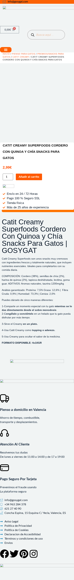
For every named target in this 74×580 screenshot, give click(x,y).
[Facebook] (4, 553)
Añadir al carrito (29, 176)
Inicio (6, 54)
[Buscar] (33, 35)
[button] (5, 49)
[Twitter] (14, 553)
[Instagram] (33, 553)
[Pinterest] (23, 553)
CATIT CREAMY (21, 57)
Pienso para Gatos (23, 54)
